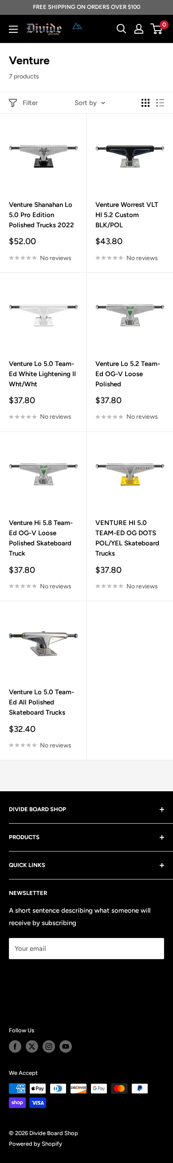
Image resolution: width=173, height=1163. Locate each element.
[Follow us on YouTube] (65, 1046)
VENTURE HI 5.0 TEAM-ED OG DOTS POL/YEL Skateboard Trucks (127, 538)
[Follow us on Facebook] (15, 1046)
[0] (156, 28)
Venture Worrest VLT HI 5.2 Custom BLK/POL (126, 215)
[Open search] (121, 29)
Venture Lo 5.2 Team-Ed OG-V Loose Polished (127, 374)
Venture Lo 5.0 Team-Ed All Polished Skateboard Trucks (41, 702)
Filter (30, 103)
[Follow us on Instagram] (49, 1046)
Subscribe (38, 975)
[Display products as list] (160, 103)
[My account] (138, 29)
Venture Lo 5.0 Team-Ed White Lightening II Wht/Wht (42, 374)
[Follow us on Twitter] (32, 1046)
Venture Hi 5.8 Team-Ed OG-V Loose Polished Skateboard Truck (41, 538)
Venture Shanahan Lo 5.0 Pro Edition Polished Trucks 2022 (41, 215)
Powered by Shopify (35, 1143)
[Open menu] (13, 29)
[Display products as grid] (145, 103)
